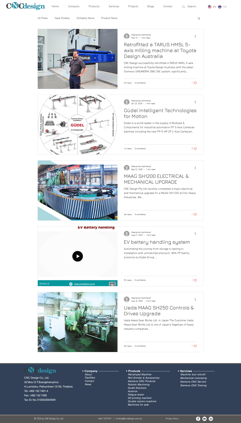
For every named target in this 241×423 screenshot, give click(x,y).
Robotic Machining (139, 384)
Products (134, 371)
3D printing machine (139, 398)
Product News (109, 18)
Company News (85, 18)
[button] (199, 18)
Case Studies (62, 18)
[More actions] (196, 36)
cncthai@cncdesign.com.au (128, 418)
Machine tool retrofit (192, 374)
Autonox (132, 391)
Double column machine (142, 401)
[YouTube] (204, 419)
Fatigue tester (136, 394)
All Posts (43, 18)
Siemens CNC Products (141, 381)
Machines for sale (138, 404)
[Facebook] (198, 419)
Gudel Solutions (137, 387)
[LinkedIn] (211, 419)
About (88, 374)
